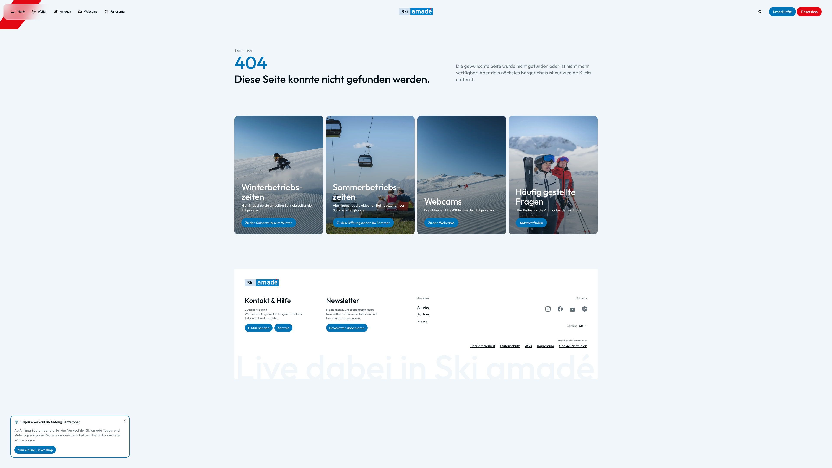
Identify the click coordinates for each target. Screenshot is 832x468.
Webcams (443, 201)
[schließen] (124, 420)
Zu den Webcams (441, 222)
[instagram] (548, 309)
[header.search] (760, 12)
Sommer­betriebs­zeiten (367, 191)
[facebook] (560, 309)
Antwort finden (531, 222)
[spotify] (584, 309)
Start (237, 50)
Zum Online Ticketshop (35, 450)
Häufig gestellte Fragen (545, 196)
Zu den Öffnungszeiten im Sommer (363, 222)
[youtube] (572, 309)
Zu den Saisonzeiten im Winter (268, 222)
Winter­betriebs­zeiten (272, 191)
